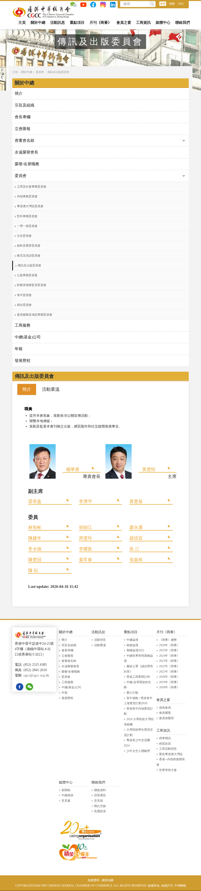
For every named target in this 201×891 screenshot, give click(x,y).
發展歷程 (22, 360)
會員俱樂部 (166, 718)
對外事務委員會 (27, 216)
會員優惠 (165, 712)
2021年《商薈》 (169, 671)
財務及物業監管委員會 (31, 285)
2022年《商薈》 (169, 666)
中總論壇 (132, 640)
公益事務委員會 (27, 275)
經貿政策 (165, 743)
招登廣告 (100, 795)
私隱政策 (100, 811)
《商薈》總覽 (168, 640)
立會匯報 (22, 129)
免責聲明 (93, 880)
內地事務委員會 (27, 196)
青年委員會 (24, 295)
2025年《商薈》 (169, 650)
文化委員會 (24, 236)
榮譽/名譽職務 (27, 164)
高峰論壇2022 (135, 650)
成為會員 (165, 707)
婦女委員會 (24, 305)
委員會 (40, 72)
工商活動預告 (168, 748)
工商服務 (22, 325)
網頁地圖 (107, 880)
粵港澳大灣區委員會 (30, 206)
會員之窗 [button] (123, 22)
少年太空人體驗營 (138, 751)
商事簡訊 (165, 738)
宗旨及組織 (24, 105)
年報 (19, 349)
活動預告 (100, 640)
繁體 (162, 3)
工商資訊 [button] (143, 22)
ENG (181, 3)
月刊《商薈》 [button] (100, 22)
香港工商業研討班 (138, 676)
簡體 (172, 3)
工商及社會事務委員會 (31, 186)
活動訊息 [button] (57, 22)
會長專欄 (22, 117)
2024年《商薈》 (169, 655)
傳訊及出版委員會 (58, 72)
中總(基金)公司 (28, 337)
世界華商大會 (168, 770)
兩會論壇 (132, 645)
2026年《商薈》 (169, 645)
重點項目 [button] (77, 22)
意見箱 (98, 800)
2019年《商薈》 (169, 682)
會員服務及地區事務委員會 (34, 314)
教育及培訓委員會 (28, 255)
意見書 (66, 800)
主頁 (22, 22)
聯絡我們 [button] (182, 22)
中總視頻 (67, 795)
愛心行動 (132, 692)
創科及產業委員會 (28, 245)
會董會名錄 (24, 140)
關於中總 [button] (38, 22)
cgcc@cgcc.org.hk (36, 675)
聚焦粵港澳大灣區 (171, 754)
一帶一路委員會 (27, 226)
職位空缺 (100, 806)
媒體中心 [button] (163, 22)
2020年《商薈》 (169, 676)
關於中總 (26, 72)
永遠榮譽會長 (26, 152)
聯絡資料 (100, 790)
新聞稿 (66, 790)
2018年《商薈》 (169, 687)
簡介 (19, 93)
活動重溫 (100, 645)
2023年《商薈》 (169, 661)
